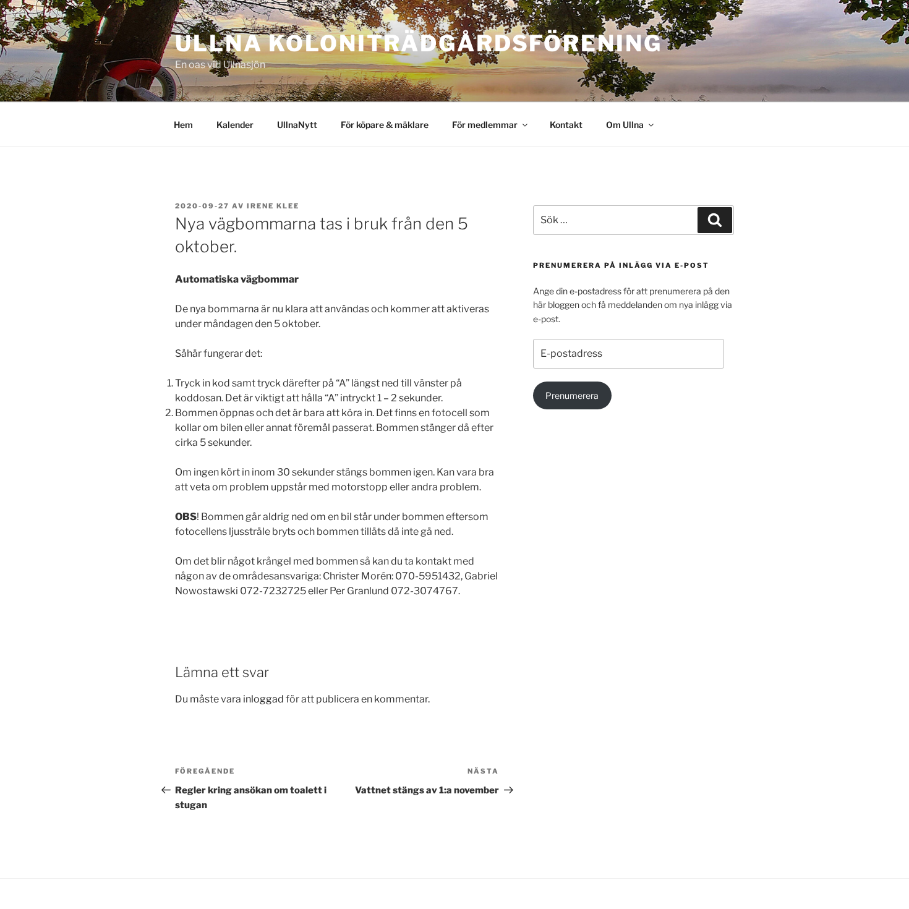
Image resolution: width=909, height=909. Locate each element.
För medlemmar (485, 124)
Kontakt (566, 124)
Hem (183, 124)
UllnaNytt (297, 124)
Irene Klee (273, 206)
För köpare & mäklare (385, 124)
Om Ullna (625, 124)
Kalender (235, 124)
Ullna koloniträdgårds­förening (418, 43)
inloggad (263, 699)
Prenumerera (572, 395)
